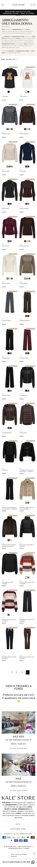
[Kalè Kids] (18, 722)
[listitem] (11, 92)
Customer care (18, 829)
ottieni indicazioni (18, 748)
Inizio (18, 16)
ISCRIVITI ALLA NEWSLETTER (18, 834)
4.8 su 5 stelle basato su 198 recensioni (18, 862)
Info (18, 824)
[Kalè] (18, 765)
